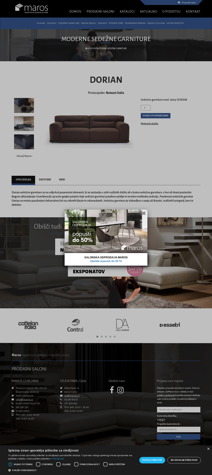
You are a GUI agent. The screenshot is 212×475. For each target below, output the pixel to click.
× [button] (208, 449)
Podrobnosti (58, 458)
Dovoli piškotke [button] (152, 460)
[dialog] (106, 460)
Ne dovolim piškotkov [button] (184, 460)
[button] (71, 470)
